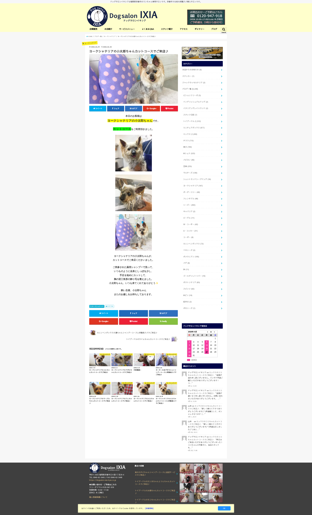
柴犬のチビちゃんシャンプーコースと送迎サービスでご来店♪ (155, 473)
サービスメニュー (127, 29)
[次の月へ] (215, 332)
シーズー (189, 205)
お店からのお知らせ (192, 69)
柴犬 (187, 147)
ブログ (214, 29)
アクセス (184, 29)
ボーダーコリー (191, 192)
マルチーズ (190, 173)
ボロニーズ (189, 308)
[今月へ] (211, 332)
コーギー (188, 237)
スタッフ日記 (190, 114)
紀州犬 (187, 301)
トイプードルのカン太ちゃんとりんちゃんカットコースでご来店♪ (155, 482)
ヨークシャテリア (97, 306)
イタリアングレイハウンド (195, 108)
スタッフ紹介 (167, 29)
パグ (186, 263)
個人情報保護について (98, 497)
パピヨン (188, 160)
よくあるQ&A (148, 29)
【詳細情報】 (149, 508)
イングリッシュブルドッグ (195, 102)
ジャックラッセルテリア (193, 82)
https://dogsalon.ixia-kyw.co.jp (102, 480)
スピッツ (188, 289)
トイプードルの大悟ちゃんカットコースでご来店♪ (155, 491)
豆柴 (187, 166)
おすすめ (110, 306)
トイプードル (192, 121)
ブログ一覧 (190, 89)
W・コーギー (190, 224)
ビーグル (188, 218)
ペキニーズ (189, 250)
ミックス (190, 134)
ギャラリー (199, 29)
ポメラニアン (191, 256)
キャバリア (189, 211)
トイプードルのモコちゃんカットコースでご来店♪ (155, 501)
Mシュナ (189, 153)
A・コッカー (190, 231)
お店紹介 (108, 29)
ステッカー (188, 76)
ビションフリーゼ (192, 95)
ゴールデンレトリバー (194, 276)
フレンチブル (190, 198)
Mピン (187, 295)
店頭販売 (93, 29)
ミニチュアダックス (194, 127)
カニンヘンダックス (193, 243)
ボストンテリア (191, 282)
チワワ (188, 140)
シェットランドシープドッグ (197, 179)
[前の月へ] (207, 332)
